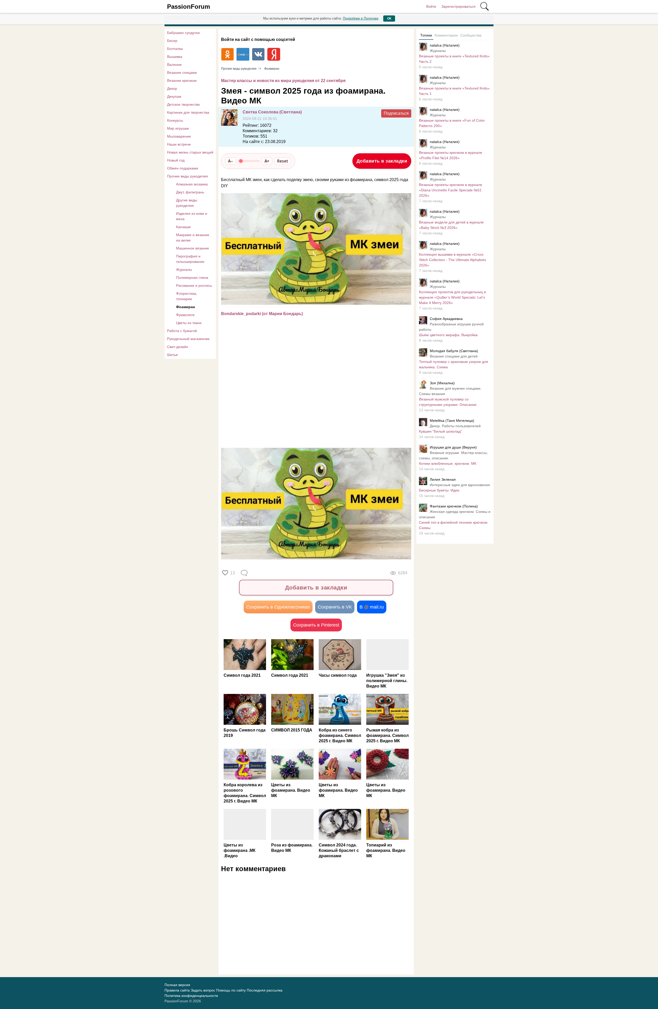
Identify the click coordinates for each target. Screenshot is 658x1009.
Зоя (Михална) (442, 383)
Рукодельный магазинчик (188, 339)
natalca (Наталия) (445, 45)
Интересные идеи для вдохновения (460, 485)
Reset (282, 161)
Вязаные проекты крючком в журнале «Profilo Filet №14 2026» (450, 155)
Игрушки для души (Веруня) (453, 447)
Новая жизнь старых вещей (190, 152)
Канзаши (183, 227)
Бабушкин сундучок (183, 33)
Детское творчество (183, 104)
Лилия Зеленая (443, 479)
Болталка (175, 49)
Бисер (172, 41)
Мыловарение (179, 136)
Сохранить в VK (335, 607)
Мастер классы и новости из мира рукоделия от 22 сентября (283, 80)
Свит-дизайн (177, 347)
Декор (172, 88)
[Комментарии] (244, 573)
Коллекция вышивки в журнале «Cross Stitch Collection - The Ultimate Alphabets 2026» (452, 259)
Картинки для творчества (188, 112)
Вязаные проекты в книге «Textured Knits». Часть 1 (455, 91)
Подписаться (396, 113)
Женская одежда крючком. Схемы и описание (454, 514)
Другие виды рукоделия (186, 203)
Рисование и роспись (194, 285)
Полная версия (177, 985)
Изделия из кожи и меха (191, 216)
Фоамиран (185, 307)
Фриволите (185, 315)
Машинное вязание (192, 248)
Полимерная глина (192, 277)
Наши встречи (179, 144)
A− (230, 161)
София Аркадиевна (446, 319)
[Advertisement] (313, 403)
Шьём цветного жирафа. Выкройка (448, 335)
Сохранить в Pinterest (316, 625)
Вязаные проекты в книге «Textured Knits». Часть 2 (455, 59)
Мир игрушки (178, 128)
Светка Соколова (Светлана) (272, 112)
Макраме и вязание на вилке (192, 237)
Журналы (184, 269)
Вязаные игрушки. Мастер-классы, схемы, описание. (453, 455)
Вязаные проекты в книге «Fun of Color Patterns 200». (452, 123)
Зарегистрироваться (458, 6)
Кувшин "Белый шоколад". (441, 431)
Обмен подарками (182, 168)
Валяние (174, 64)
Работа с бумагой (182, 331)
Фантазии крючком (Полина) (454, 506)
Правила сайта (177, 990)
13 (232, 573)
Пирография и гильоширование (190, 259)
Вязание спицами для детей (454, 356)
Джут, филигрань (190, 192)
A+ (266, 161)
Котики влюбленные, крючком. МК (447, 463)
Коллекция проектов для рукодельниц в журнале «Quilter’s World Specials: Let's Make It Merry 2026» (452, 297)
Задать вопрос (203, 990)
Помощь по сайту (231, 990)
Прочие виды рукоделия (187, 176)
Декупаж (174, 96)
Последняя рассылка (264, 990)
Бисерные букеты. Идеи (439, 490)
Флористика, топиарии (186, 296)
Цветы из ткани (189, 323)
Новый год (176, 160)
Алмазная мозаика (192, 184)
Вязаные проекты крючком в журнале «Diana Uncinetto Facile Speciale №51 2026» (450, 190)
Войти (431, 6)
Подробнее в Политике (360, 18)
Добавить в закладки (382, 161)
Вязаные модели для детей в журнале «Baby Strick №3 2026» (451, 225)
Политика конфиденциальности (191, 996)
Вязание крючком (182, 80)
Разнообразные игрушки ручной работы (451, 327)
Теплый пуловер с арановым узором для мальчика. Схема (453, 364)
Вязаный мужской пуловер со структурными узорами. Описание (448, 402)
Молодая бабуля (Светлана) (454, 351)
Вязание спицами (182, 72)
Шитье (172, 355)
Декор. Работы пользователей (455, 426)
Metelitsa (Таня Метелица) (452, 420)
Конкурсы (175, 120)
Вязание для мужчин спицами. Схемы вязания (450, 391)
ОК (389, 18)
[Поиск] (484, 6)
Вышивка (174, 57)
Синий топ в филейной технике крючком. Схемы (453, 525)
